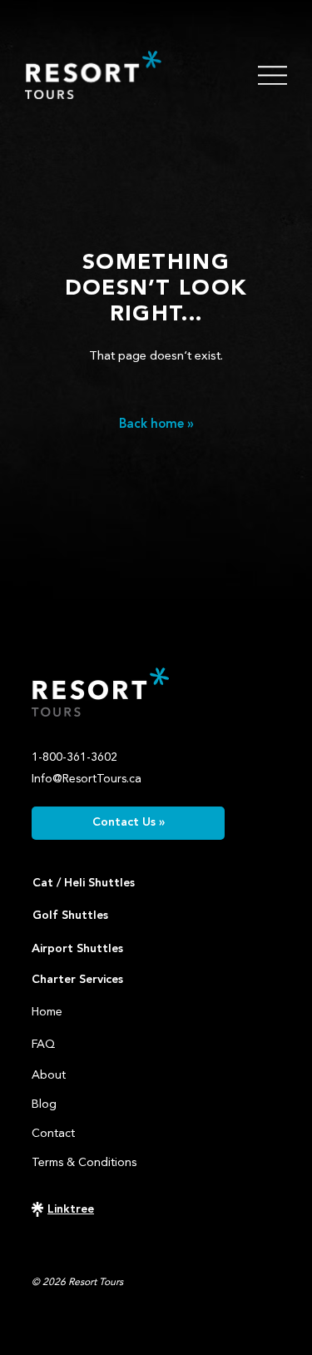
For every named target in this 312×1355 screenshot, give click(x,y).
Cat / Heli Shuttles (83, 883)
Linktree (70, 1209)
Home (47, 1011)
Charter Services (77, 979)
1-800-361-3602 (74, 757)
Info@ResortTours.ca (86, 778)
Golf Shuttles (70, 915)
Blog (44, 1104)
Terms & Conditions (84, 1162)
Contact (53, 1133)
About (49, 1075)
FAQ (43, 1044)
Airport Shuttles (77, 949)
